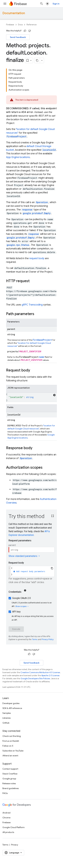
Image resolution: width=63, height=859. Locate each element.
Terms (5, 844)
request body (36, 258)
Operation (26, 458)
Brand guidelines (10, 788)
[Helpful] (25, 30)
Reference (32, 24)
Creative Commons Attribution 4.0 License (40, 672)
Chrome (6, 817)
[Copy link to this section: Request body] (33, 370)
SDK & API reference (12, 708)
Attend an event (10, 755)
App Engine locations (18, 157)
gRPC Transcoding (32, 304)
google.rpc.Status (18, 244)
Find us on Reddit (10, 741)
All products (8, 832)
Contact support (10, 768)
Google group (9, 778)
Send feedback (18, 37)
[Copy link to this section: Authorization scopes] (46, 468)
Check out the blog (11, 736)
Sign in (56, 3)
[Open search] (41, 3)
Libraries (6, 718)
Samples (6, 713)
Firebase (10, 24)
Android (6, 812)
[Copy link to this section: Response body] (35, 448)
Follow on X (7, 745)
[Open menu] (5, 3)
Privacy (14, 844)
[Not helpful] (29, 30)
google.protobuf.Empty (37, 213)
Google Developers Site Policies (35, 678)
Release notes (9, 783)
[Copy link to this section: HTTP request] (33, 281)
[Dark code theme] (54, 395)
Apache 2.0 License (50, 675)
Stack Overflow (9, 773)
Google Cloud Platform (13, 827)
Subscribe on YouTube (12, 750)
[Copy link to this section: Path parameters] (37, 314)
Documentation (13, 13)
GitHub (5, 722)
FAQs (5, 793)
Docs (20, 24)
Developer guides (10, 703)
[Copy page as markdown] (37, 60)
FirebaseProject (16, 136)
